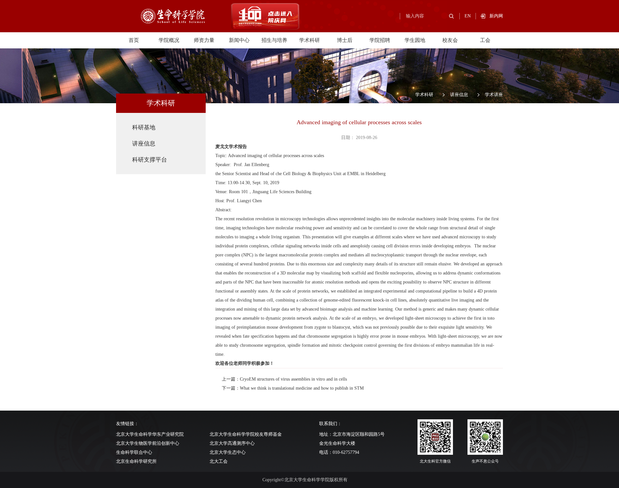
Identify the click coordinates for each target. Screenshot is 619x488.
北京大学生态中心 (228, 452)
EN (468, 16)
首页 (134, 40)
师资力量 (204, 40)
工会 (485, 40)
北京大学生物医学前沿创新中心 (147, 443)
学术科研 (309, 40)
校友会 (450, 40)
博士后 (344, 40)
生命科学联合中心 (134, 452)
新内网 (496, 16)
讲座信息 (459, 94)
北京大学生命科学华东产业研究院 (150, 434)
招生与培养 (274, 40)
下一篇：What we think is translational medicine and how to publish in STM (293, 388)
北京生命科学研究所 (136, 461)
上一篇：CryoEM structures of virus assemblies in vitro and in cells (284, 379)
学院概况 (169, 40)
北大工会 (219, 461)
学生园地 (415, 40)
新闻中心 (239, 40)
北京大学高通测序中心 (232, 443)
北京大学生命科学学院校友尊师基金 (246, 434)
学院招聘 (379, 40)
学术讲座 (494, 94)
